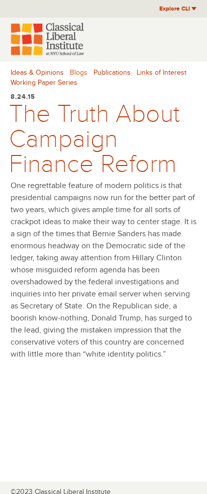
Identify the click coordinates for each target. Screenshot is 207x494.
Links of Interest (161, 72)
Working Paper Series (44, 82)
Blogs (78, 72)
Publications (112, 72)
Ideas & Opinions (37, 72)
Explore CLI (175, 9)
